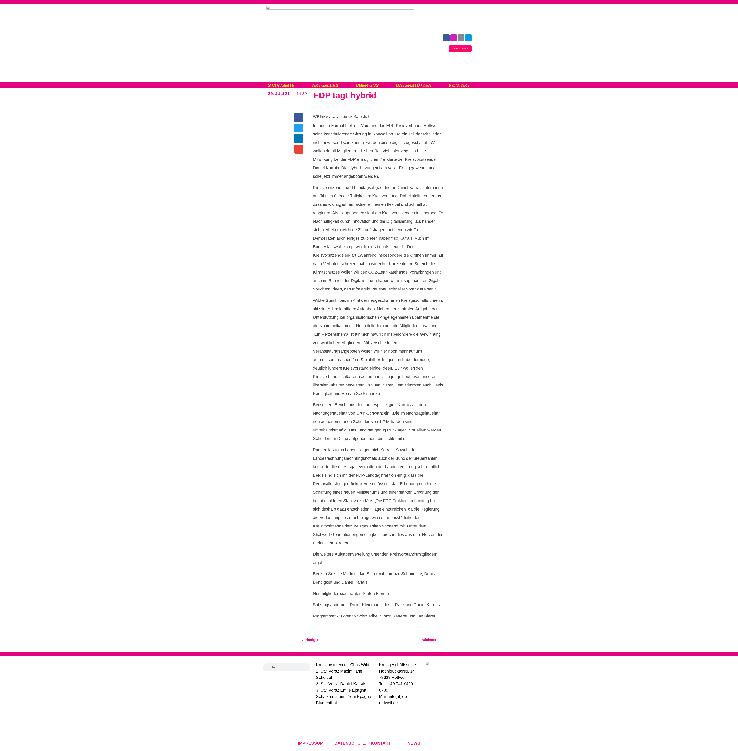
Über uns (367, 85)
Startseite (281, 85)
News (413, 743)
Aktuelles (325, 85)
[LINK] (461, 37)
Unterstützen (413, 85)
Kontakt (459, 85)
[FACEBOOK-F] (446, 37)
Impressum (310, 743)
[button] (298, 117)
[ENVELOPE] (468, 37)
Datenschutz (350, 743)
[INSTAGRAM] (453, 37)
